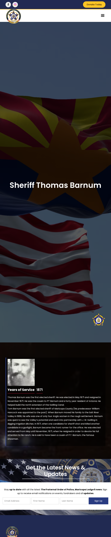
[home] (19, 16)
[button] (103, 16)
